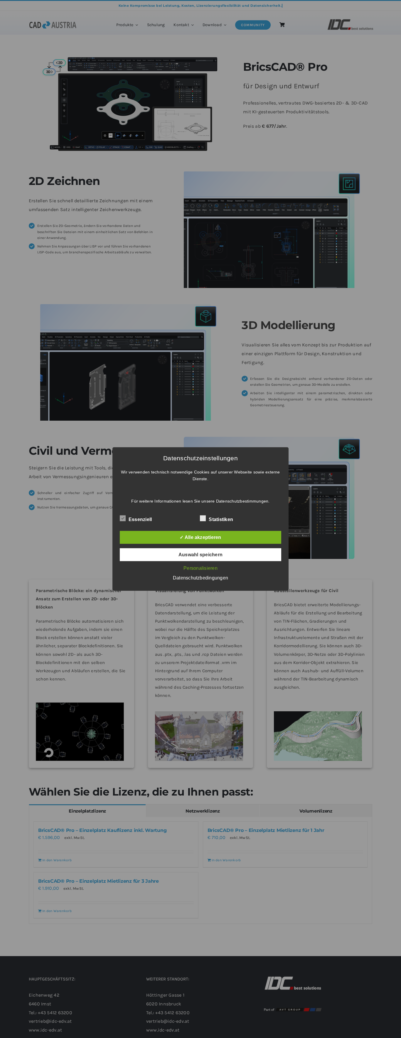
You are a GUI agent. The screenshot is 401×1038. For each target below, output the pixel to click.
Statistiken (221, 519)
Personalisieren (200, 568)
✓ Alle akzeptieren (200, 537)
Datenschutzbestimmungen (242, 501)
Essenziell (140, 519)
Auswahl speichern (200, 554)
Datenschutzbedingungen (200, 577)
